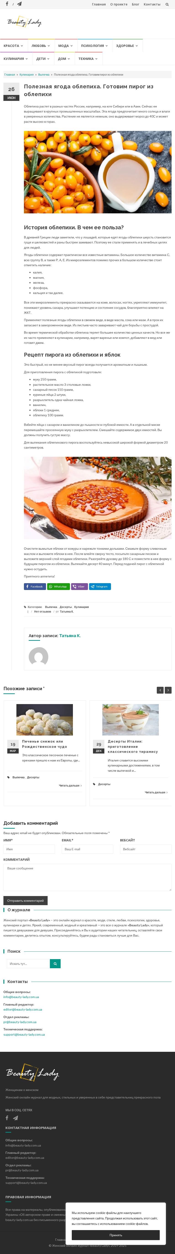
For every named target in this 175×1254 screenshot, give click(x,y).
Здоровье (125, 45)
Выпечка (43, 74)
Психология (92, 45)
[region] (116, 1224)
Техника (86, 58)
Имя (8, 840)
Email (67, 840)
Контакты (152, 4)
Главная (99, 4)
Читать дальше (69, 785)
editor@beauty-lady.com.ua (22, 1009)
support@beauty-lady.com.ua (24, 1034)
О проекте (118, 4)
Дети (41, 58)
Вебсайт (127, 840)
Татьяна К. (67, 611)
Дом (62, 58)
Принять (116, 1235)
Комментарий (16, 859)
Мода (63, 45)
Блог (135, 4)
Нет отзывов (42, 611)
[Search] (55, 963)
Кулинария (14, 58)
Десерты (66, 607)
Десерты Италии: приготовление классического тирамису (133, 746)
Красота (11, 45)
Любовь (38, 45)
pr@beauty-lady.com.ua (19, 1022)
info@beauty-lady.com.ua (21, 997)
